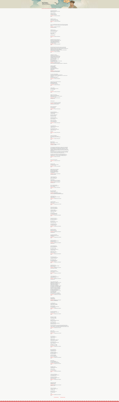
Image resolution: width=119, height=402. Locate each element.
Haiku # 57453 (52, 15)
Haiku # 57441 (52, 103)
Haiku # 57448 (52, 51)
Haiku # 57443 (52, 91)
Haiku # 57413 (52, 313)
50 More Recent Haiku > (62, 397)
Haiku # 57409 (52, 357)
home (42, 8)
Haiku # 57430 (52, 187)
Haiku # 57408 (52, 363)
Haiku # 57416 (52, 294)
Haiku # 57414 (52, 308)
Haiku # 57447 (52, 62)
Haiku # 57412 (52, 327)
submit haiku (47, 8)
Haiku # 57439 (52, 122)
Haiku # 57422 (52, 242)
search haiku (50, 8)
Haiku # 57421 (52, 253)
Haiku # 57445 (52, 78)
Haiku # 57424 (52, 231)
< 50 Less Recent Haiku (56, 397)
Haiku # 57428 (52, 198)
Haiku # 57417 (52, 278)
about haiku (44, 8)
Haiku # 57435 (52, 156)
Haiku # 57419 (52, 267)
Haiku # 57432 (52, 173)
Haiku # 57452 (52, 21)
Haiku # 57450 (52, 36)
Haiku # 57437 (52, 138)
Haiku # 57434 (52, 160)
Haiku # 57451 (52, 26)
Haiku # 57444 (52, 84)
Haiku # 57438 (52, 132)
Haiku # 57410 (52, 346)
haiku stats (54, 8)
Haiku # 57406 (52, 379)
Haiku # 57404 (52, 394)
